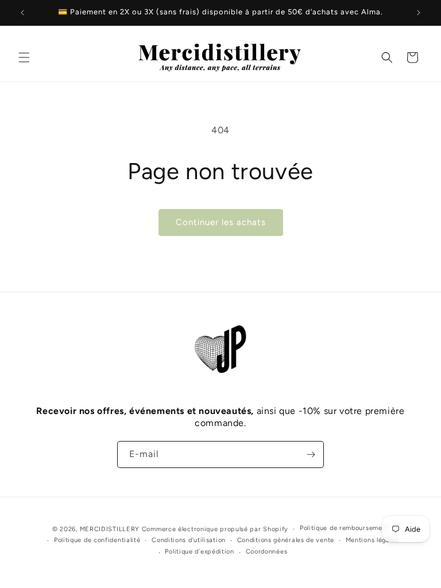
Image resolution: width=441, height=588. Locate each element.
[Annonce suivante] (418, 12)
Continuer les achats (221, 222)
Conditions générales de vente (285, 540)
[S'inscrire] (310, 454)
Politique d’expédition (199, 551)
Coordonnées (267, 551)
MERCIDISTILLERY (111, 529)
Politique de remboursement (344, 528)
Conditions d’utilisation (189, 540)
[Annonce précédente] (22, 12)
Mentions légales (372, 540)
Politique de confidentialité (97, 540)
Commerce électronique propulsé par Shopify (215, 529)
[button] (24, 57)
